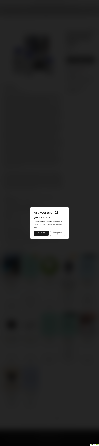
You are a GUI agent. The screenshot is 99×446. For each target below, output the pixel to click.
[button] (41, 233)
